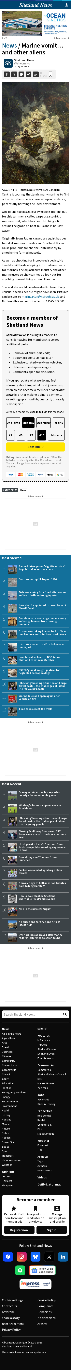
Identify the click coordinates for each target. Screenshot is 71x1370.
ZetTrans (42, 1088)
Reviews (7, 1181)
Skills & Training (46, 1104)
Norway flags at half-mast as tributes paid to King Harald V (42, 884)
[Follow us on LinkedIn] (63, 1257)
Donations (44, 1312)
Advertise (8, 1312)
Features (43, 1035)
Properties (44, 1111)
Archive (42, 1157)
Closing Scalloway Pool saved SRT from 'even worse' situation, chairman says (42, 834)
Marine (6, 1124)
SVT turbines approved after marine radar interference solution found (41, 936)
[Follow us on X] (49, 1257)
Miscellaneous (45, 1133)
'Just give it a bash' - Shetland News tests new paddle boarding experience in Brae (42, 847)
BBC (39, 1079)
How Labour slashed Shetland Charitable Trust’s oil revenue (37, 897)
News (9, 45)
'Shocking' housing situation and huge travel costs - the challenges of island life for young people (43, 686)
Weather (7, 1164)
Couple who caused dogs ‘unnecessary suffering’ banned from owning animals (42, 621)
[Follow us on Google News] (42, 1270)
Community (8, 1061)
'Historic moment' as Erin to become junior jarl (41, 645)
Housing (6, 1119)
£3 (10, 435)
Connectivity (9, 1065)
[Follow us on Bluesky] (35, 1257)
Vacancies (43, 1099)
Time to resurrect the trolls (35, 709)
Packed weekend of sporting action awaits (40, 871)
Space (5, 1146)
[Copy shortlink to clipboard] (36, 74)
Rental (41, 1120)
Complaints (45, 1306)
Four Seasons (45, 1058)
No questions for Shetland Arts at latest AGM (39, 923)
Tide (40, 1150)
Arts (4, 1042)
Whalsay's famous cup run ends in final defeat (40, 806)
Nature (6, 1128)
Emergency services (14, 1092)
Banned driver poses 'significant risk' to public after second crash (42, 567)
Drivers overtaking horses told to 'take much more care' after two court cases (42, 632)
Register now (19, 1230)
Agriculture (8, 1038)
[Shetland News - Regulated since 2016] (35, 1284)
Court (5, 1079)
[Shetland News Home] (35, 8)
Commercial (45, 1065)
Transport (7, 1155)
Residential (44, 1115)
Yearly (58, 423)
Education (8, 1083)
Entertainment (10, 1101)
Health (5, 1110)
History (6, 1115)
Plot (39, 1129)
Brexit (5, 1047)
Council (6, 1074)
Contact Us (9, 1306)
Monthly (28, 423)
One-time (13, 423)
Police (5, 1133)
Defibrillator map (49, 1184)
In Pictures (43, 1040)
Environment (9, 1106)
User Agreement (13, 1324)
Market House (45, 1083)
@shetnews (22, 63)
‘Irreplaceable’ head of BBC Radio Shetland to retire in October (39, 658)
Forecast (42, 1145)
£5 (20, 435)
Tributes (42, 1044)
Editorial (42, 1028)
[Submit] (64, 1014)
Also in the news (11, 1033)
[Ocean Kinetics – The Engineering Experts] (35, 23)
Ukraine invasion (11, 1160)
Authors (42, 1166)
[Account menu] (66, 5)
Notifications (46, 1318)
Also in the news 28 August (35, 909)
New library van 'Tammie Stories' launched (39, 858)
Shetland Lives (46, 1053)
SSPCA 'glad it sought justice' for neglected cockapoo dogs (39, 671)
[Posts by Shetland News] (8, 63)
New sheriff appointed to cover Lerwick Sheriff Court (42, 606)
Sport (5, 1151)
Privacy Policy (11, 1329)
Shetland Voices (46, 1049)
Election (6, 1088)
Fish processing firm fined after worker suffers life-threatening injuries (42, 593)
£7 (31, 435)
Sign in (51, 1230)
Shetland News (24, 60)
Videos (42, 1177)
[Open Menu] (4, 5)
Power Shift (8, 1142)
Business (7, 1051)
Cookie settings (12, 1300)
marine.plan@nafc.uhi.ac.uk (40, 296)
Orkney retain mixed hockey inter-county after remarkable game (39, 793)
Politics (6, 1137)
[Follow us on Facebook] (8, 1257)
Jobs (40, 1095)
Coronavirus (9, 1070)
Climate (6, 1056)
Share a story (11, 1318)
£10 (41, 435)
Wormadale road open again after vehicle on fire (39, 697)
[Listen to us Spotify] (20, 1270)
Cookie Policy (46, 1300)
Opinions (8, 1172)
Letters (6, 1176)
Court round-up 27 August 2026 (38, 579)
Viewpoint (8, 1185)
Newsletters (44, 1170)
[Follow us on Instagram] (22, 1257)
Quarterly (43, 423)
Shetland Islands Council (51, 1074)
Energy (6, 1097)
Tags (40, 1161)
